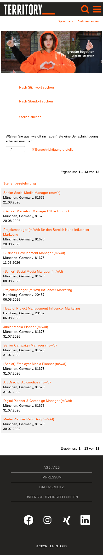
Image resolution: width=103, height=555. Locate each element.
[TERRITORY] (28, 9)
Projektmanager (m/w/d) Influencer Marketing (37, 290)
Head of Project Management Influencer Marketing (41, 308)
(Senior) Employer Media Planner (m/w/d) (34, 364)
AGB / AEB (52, 467)
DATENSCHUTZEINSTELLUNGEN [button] (51, 497)
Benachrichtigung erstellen (54, 149)
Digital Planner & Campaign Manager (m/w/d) (37, 401)
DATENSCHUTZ (51, 487)
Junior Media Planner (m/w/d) (25, 327)
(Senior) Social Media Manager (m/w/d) (33, 271)
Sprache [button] (64, 21)
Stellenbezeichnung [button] (19, 183)
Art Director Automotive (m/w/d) (27, 382)
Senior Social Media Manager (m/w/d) (32, 193)
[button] (97, 9)
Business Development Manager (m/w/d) (34, 253)
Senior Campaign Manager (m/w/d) (30, 345)
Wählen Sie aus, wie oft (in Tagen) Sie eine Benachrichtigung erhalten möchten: (52, 138)
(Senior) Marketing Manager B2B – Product (36, 211)
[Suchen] (85, 9)
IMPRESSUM (51, 477)
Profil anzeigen (88, 21)
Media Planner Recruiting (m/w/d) (28, 419)
